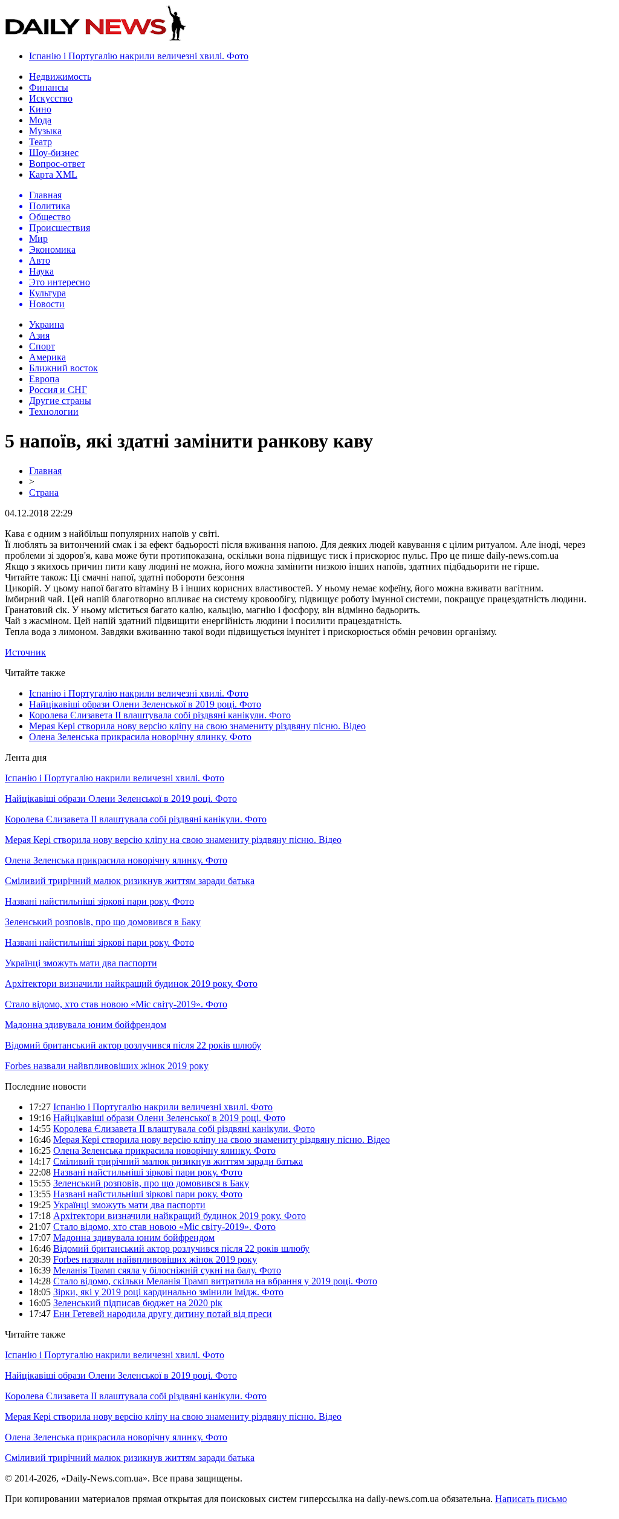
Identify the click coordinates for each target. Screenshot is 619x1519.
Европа (44, 379)
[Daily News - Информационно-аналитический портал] (95, 38)
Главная (45, 471)
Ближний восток (63, 368)
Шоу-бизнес (54, 153)
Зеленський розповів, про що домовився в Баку (103, 922)
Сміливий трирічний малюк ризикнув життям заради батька (129, 881)
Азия (39, 335)
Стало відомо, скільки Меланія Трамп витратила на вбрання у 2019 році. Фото (215, 1281)
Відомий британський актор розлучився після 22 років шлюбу (133, 1045)
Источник (25, 652)
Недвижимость (60, 76)
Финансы (48, 87)
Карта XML (53, 174)
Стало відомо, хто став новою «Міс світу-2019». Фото (116, 1004)
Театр (40, 142)
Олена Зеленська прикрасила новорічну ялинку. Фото (140, 737)
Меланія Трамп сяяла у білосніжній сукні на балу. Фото (167, 1270)
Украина (46, 324)
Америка (47, 357)
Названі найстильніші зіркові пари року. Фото (99, 901)
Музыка (45, 131)
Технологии (54, 411)
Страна (44, 492)
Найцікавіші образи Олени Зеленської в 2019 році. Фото (145, 704)
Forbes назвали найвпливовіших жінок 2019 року (107, 1066)
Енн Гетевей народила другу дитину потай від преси (162, 1314)
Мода (40, 120)
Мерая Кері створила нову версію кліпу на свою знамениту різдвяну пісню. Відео (197, 726)
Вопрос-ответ (57, 163)
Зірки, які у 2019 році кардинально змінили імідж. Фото (168, 1292)
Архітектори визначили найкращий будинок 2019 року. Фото (131, 983)
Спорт (42, 346)
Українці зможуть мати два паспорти (81, 963)
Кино (40, 109)
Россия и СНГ (58, 390)
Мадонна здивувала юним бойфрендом (85, 1025)
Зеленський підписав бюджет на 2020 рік (137, 1303)
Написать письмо (531, 1499)
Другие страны (60, 400)
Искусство (51, 98)
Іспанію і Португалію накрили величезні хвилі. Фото (138, 56)
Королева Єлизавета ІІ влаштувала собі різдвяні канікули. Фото (160, 715)
